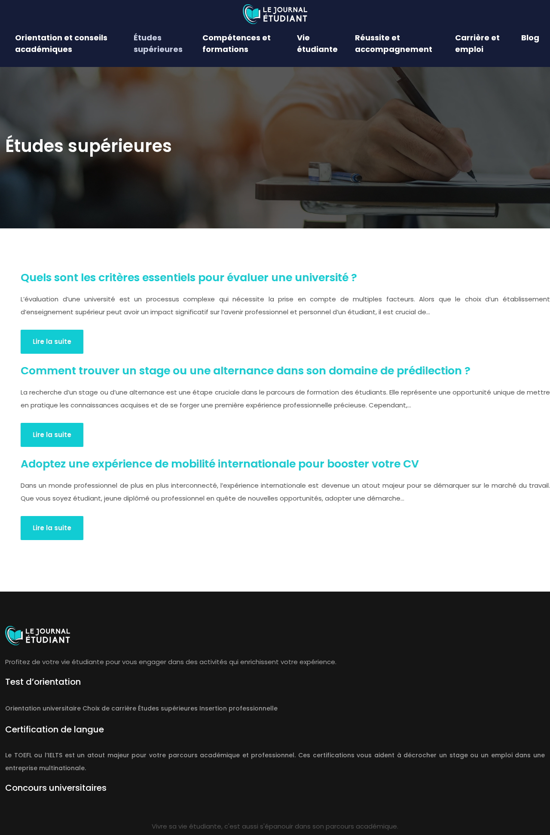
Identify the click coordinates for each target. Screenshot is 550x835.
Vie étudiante (317, 43)
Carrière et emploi (477, 43)
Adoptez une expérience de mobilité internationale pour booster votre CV (220, 463)
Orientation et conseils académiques (61, 43)
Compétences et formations (236, 43)
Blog (530, 37)
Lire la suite (52, 341)
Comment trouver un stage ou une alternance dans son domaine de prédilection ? (246, 370)
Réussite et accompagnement (393, 43)
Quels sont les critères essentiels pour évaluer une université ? (189, 277)
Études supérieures (158, 43)
